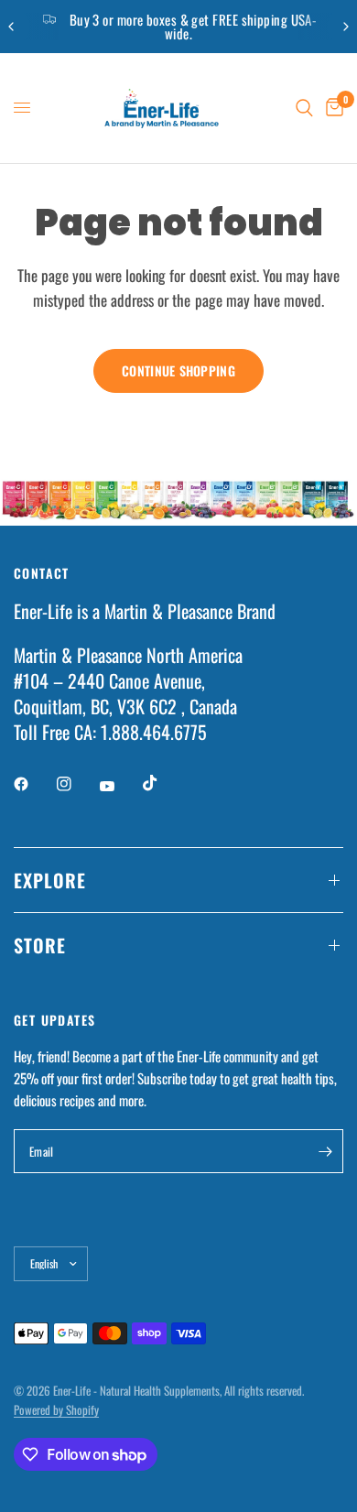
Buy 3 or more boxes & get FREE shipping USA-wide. (194, 26)
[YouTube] (120, 786)
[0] (331, 108)
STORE (40, 945)
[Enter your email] (325, 1151)
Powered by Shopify (56, 1409)
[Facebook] (34, 784)
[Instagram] (77, 784)
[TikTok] (163, 783)
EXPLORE (50, 880)
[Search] (304, 108)
